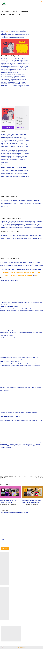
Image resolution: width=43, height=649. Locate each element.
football (24, 275)
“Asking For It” (7, 31)
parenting (18, 272)
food (15, 272)
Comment (3, 514)
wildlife (36, 275)
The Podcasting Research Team (6, 442)
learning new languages (22, 273)
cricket (24, 270)
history (10, 275)
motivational (6, 272)
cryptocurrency (19, 275)
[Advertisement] (15, 23)
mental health (29, 275)
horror (32, 270)
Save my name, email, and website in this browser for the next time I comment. (16, 544)
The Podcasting (4, 504)
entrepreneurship (24, 272)
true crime (28, 270)
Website (2, 539)
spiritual (11, 272)
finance (14, 275)
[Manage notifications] (2, 646)
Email (2, 534)
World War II (34, 272)
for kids (30, 272)
